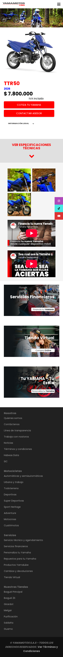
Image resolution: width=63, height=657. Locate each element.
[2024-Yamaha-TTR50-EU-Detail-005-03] (44, 180)
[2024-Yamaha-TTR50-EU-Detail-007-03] (19, 180)
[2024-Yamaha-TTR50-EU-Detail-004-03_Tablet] (19, 204)
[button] (58, 4)
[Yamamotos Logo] (14, 4)
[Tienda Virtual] (31, 341)
